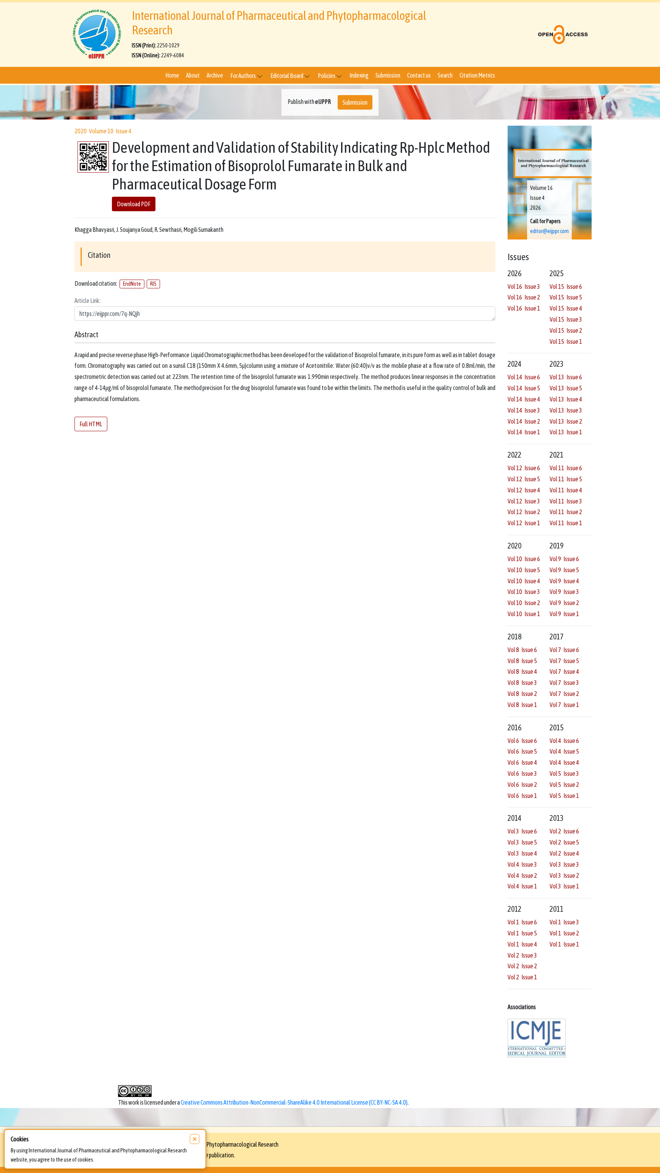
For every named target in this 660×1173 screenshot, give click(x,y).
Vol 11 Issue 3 (566, 501)
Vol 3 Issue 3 (564, 864)
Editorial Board (287, 75)
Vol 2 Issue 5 (564, 842)
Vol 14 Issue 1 (524, 432)
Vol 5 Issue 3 (564, 773)
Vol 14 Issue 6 (524, 377)
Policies (327, 75)
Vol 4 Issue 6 (564, 740)
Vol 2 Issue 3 (522, 955)
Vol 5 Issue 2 (564, 784)
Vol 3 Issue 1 (564, 886)
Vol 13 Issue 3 (566, 410)
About (193, 75)
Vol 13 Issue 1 (566, 432)
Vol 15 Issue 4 (566, 308)
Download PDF (133, 204)
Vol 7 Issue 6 (564, 649)
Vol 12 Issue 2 (524, 511)
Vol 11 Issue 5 (566, 479)
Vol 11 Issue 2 (566, 511)
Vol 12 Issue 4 (524, 490)
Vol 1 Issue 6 (522, 922)
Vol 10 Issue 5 (524, 569)
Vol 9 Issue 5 (564, 569)
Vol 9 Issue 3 (564, 591)
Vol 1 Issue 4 (522, 944)
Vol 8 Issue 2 (522, 693)
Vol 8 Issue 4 (522, 671)
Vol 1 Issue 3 (564, 922)
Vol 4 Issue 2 (522, 875)
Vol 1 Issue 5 (522, 933)
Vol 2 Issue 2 (522, 966)
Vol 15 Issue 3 (566, 319)
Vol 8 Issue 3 (522, 682)
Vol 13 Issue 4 (566, 399)
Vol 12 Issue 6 (524, 467)
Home (172, 75)
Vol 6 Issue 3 (522, 773)
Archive (215, 75)
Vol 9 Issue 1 (564, 613)
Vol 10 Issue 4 (524, 581)
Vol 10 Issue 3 (524, 591)
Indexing (359, 75)
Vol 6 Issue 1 (522, 795)
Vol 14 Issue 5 (524, 388)
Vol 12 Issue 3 (524, 501)
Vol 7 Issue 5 (564, 660)
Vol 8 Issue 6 (522, 649)
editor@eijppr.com (549, 231)
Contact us (419, 75)
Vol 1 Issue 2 (564, 933)
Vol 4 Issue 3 (522, 864)
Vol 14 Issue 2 (524, 421)
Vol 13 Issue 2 (566, 421)
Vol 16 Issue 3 (524, 286)
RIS (153, 284)
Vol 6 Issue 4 (522, 762)
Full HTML (90, 424)
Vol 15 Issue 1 (566, 341)
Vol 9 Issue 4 (564, 581)
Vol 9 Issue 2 (564, 602)
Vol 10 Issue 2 (524, 602)
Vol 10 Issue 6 (524, 558)
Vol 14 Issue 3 (524, 410)
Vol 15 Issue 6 (566, 286)
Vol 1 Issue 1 (564, 944)
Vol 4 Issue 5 (564, 751)
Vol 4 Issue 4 (564, 762)
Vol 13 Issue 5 (566, 388)
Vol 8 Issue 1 (522, 704)
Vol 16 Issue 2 (524, 297)
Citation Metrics (477, 75)
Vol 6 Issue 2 (522, 784)
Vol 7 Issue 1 (564, 704)
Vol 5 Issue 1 (564, 795)
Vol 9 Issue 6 (564, 558)
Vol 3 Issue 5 (522, 842)
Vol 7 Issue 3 (564, 682)
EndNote (132, 284)
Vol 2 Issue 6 (564, 831)
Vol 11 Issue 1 (566, 522)
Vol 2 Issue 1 (522, 977)
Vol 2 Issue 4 (564, 853)
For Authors (243, 75)
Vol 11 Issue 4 (566, 490)
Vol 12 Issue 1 (524, 522)
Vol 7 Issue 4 (564, 671)
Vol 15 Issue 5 (566, 297)
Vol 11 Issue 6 (566, 467)
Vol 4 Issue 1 (522, 886)
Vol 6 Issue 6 (522, 740)
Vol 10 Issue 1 (524, 613)
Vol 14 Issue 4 (524, 399)
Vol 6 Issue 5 (522, 751)
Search (445, 75)
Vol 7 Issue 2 (564, 693)
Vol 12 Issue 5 (524, 479)
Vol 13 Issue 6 (566, 377)
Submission (387, 75)
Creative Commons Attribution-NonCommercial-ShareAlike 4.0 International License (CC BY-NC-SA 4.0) (294, 1102)
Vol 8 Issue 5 (522, 660)
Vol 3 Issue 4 (522, 853)
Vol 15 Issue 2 (566, 330)
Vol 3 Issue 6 (522, 831)
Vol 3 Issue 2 (564, 875)
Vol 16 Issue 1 (524, 308)
